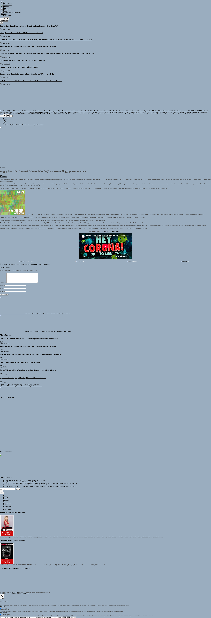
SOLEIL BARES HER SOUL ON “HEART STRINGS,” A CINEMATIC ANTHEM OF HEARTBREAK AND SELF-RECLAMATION (46, 40)
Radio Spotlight (7, 503)
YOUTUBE (118, 231)
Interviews (6, 500)
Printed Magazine (7, 506)
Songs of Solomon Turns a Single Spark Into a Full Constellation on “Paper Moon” (28, 46)
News (4, 501)
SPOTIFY (111, 231)
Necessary (4, 608)
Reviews (5, 499)
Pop (46, 264)
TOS (4, 507)
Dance (22, 264)
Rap (49, 264)
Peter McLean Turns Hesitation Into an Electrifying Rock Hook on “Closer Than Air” (29, 26)
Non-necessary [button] (4, 612)
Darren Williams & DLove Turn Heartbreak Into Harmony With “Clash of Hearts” (28, 370)
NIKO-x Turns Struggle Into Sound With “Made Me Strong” (20, 362)
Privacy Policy (7, 509)
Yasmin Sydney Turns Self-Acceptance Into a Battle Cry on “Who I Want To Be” (27, 74)
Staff (1, 175)
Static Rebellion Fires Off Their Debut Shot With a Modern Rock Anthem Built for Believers (31, 81)
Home (5, 496)
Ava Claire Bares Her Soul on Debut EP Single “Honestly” (19, 67)
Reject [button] (68, 617)
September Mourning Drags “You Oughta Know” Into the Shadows (23, 378)
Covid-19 (17, 264)
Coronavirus (11, 264)
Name (2, 285)
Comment (3, 282)
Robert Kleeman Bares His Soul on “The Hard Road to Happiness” (23, 60)
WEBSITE (104, 231)
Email (2, 288)
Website (2, 291)
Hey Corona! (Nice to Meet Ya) (36, 264)
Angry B (5, 264)
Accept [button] (64, 617)
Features (5, 497)
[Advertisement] (105, 97)
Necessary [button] (2, 606)
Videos (5, 504)
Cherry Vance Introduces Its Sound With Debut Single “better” (21, 33)
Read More (73, 617)
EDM (26, 264)
